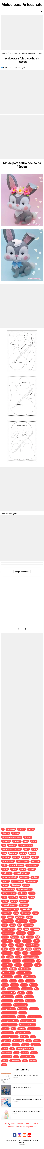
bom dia (5, 869)
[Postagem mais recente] (18, 629)
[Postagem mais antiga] (25, 629)
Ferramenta (35, 929)
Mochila (13, 969)
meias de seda (7, 965)
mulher (4, 981)
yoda (4, 1065)
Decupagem (24, 905)
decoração (23, 901)
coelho (32, 893)
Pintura (29, 993)
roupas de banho (33, 1029)
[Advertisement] (22, 32)
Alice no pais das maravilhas (11, 837)
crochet (4, 901)
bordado (32, 869)
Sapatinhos (6, 1041)
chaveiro (26, 885)
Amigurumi (16, 841)
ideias (4, 949)
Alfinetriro (16, 833)
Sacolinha (24, 1037)
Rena (13, 1029)
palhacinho (29, 981)
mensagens (28, 965)
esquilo (32, 921)
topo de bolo (6, 1053)
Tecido (4, 1049)
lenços (17, 953)
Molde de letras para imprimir (22, 1087)
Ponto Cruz (28, 997)
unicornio (25, 1053)
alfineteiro (5, 833)
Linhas (25, 953)
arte (3, 845)
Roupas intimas (7, 1033)
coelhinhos (22, 893)
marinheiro (5, 961)
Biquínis (35, 857)
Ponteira (19, 997)
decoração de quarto (9, 905)
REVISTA (21, 1029)
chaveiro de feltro (8, 889)
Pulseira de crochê (8, 1017)
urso (16, 1057)
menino (18, 965)
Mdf (38, 961)
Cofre (4, 897)
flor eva (30, 937)
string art (25, 1045)
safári (33, 1037)
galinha (17, 941)
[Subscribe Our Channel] (29, 1135)
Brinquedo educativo (21, 873)
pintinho (21, 993)
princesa (22, 1013)
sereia (29, 1041)
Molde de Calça (24, 969)
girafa (11, 945)
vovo (24, 1061)
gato (4, 945)
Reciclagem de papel (9, 1025)
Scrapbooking (18, 1041)
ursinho (33, 1053)
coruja (32, 897)
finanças (31, 933)
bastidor (16, 857)
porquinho (19, 1001)
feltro (26, 929)
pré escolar (33, 1009)
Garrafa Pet (27, 941)
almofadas (6, 841)
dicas (16, 913)
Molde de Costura (8, 973)
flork (37, 937)
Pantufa (4, 985)
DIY (3, 917)
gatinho (36, 941)
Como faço (13, 897)
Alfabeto (31, 829)
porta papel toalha (8, 1009)
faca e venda (28, 925)
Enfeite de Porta (22, 921)
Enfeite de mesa (7, 921)
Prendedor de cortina (9, 1013)
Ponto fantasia (7, 1001)
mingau (37, 965)
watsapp (33, 1061)
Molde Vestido (7, 977)
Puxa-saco (21, 1017)
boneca (14, 869)
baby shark (13, 853)
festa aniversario (7, 933)
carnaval (5, 885)
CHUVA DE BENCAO (8, 893)
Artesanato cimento (25, 845)
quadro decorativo (34, 1017)
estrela (12, 925)
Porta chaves (30, 1001)
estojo (4, 925)
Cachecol (35, 877)
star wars (16, 1045)
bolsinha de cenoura (16, 865)
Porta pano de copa (20, 1005)
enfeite (29, 917)
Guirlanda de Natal (32, 945)
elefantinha (19, 917)
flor (23, 937)
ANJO (26, 841)
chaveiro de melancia (24, 889)
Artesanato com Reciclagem (11, 849)
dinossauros (25, 913)
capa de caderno (17, 881)
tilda (12, 1049)
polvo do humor (7, 997)
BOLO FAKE (35, 861)
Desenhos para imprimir (10, 909)
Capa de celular (32, 881)
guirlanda (20, 945)
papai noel (14, 985)
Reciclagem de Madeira (10, 1021)
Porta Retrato (22, 1009)
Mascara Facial (29, 961)
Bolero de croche (22, 861)
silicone (36, 1041)
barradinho (6, 857)
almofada (28, 837)
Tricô (16, 1053)
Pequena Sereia (13, 989)
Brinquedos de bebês (9, 877)
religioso (5, 1029)
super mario (36, 1045)
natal (21, 981)
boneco (22, 869)
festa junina (20, 933)
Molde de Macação (24, 973)
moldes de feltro (29, 977)
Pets (36, 989)
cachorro (5, 881)
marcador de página (31, 957)
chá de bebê (16, 885)
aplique (33, 841)
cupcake (14, 901)
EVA (19, 925)
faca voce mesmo (8, 929)
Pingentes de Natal (8, 993)
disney (35, 913)
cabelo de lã (24, 877)
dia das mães (26, 909)
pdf (3, 989)
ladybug (37, 949)
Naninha (13, 981)
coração (23, 897)
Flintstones (14, 937)
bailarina (23, 853)
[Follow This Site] (24, 1135)
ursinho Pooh (6, 1057)
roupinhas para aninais (9, 1037)
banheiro (32, 853)
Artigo (26, 849)
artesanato (12, 845)
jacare (12, 949)
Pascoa (24, 985)
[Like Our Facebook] (14, 1135)
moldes (18, 977)
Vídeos (4, 1061)
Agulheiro (21, 829)
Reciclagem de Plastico (27, 1025)
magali (19, 957)
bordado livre (6, 873)
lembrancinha (6, 953)
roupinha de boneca (22, 1033)
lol (3, 957)
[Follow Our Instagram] (19, 1135)
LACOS (28, 949)
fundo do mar (6, 941)
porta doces (6, 1005)
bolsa (4, 865)
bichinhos (25, 857)
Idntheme (22, 1145)
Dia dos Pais (6, 913)
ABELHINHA (11, 829)
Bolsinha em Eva (32, 865)
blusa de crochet (7, 861)
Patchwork (33, 985)
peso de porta (26, 989)
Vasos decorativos (27, 1057)
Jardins (20, 949)
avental (34, 849)
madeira (10, 957)
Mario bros (16, 961)
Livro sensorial (35, 953)
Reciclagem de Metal (28, 1021)
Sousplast (5, 1045)
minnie (4, 969)
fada (19, 929)
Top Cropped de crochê (25, 1049)
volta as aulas (15, 1061)
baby (4, 853)
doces (10, 917)
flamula (4, 937)
